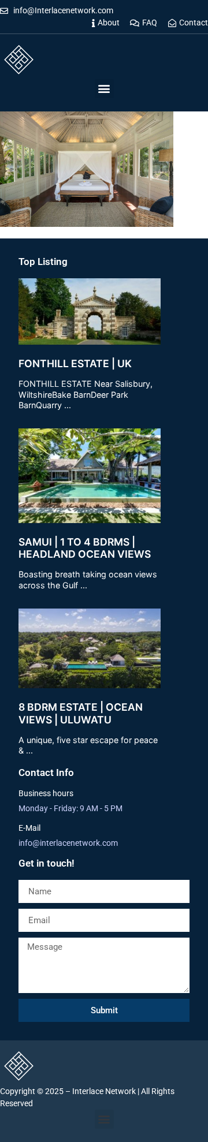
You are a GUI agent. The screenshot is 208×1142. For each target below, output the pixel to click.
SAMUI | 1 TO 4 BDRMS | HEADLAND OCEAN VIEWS (84, 548)
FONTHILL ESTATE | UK (75, 363)
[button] (104, 88)
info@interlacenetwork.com (68, 843)
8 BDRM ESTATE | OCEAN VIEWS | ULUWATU (80, 713)
